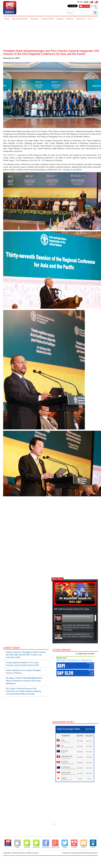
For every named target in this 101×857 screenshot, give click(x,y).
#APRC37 (11, 155)
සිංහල (90, 19)
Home (6, 19)
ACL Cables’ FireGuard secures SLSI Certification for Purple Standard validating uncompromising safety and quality (23, 691)
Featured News (47, 19)
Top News (34, 19)
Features (69, 19)
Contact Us (80, 19)
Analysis (59, 19)
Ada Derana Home (20, 19)
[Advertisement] (51, 30)
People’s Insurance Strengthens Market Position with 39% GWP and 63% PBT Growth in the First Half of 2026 (26, 654)
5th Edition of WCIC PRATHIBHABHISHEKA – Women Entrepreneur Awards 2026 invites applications (24, 680)
